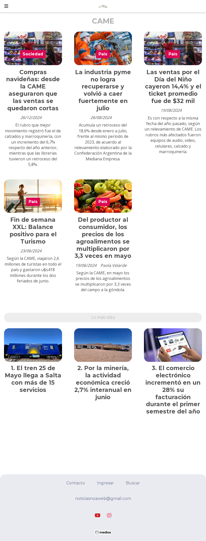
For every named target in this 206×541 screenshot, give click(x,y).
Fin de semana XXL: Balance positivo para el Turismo (33, 230)
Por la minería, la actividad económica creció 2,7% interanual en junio (102, 382)
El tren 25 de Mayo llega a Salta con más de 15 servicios (33, 379)
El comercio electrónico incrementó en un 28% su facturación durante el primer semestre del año (172, 390)
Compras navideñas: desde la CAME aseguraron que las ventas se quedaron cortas (33, 90)
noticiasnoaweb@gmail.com (103, 498)
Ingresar (105, 483)
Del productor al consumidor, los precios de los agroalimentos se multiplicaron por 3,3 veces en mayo (103, 237)
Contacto (75, 483)
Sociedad (33, 54)
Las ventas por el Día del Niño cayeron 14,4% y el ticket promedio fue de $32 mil (173, 86)
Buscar (133, 483)
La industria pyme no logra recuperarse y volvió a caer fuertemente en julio (103, 90)
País (102, 54)
